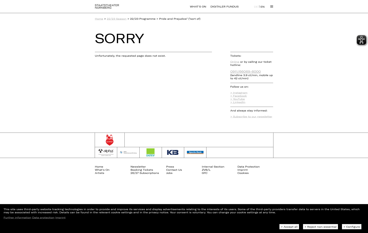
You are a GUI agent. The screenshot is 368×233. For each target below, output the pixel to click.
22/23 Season (116, 18)
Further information (17, 217)
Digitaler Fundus (224, 6)
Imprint (60, 217)
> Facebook (238, 95)
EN (262, 6)
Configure (353, 226)
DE (256, 6)
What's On (198, 6)
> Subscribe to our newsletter (251, 116)
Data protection (43, 217)
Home (99, 18)
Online (234, 61)
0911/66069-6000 (245, 71)
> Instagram (238, 92)
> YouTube (237, 99)
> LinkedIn (237, 102)
